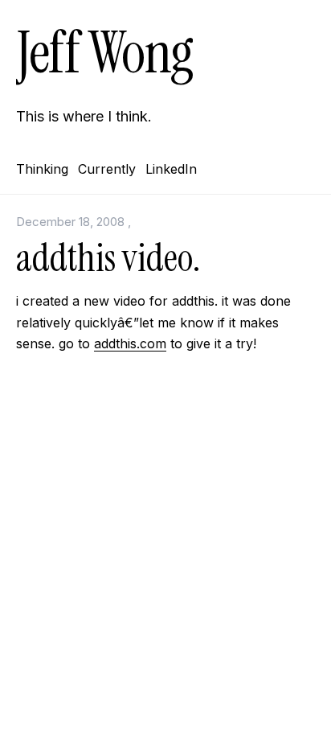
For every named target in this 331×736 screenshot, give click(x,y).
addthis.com (130, 343)
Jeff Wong (104, 52)
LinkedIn (171, 169)
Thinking (42, 169)
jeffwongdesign (165, 694)
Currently (107, 169)
